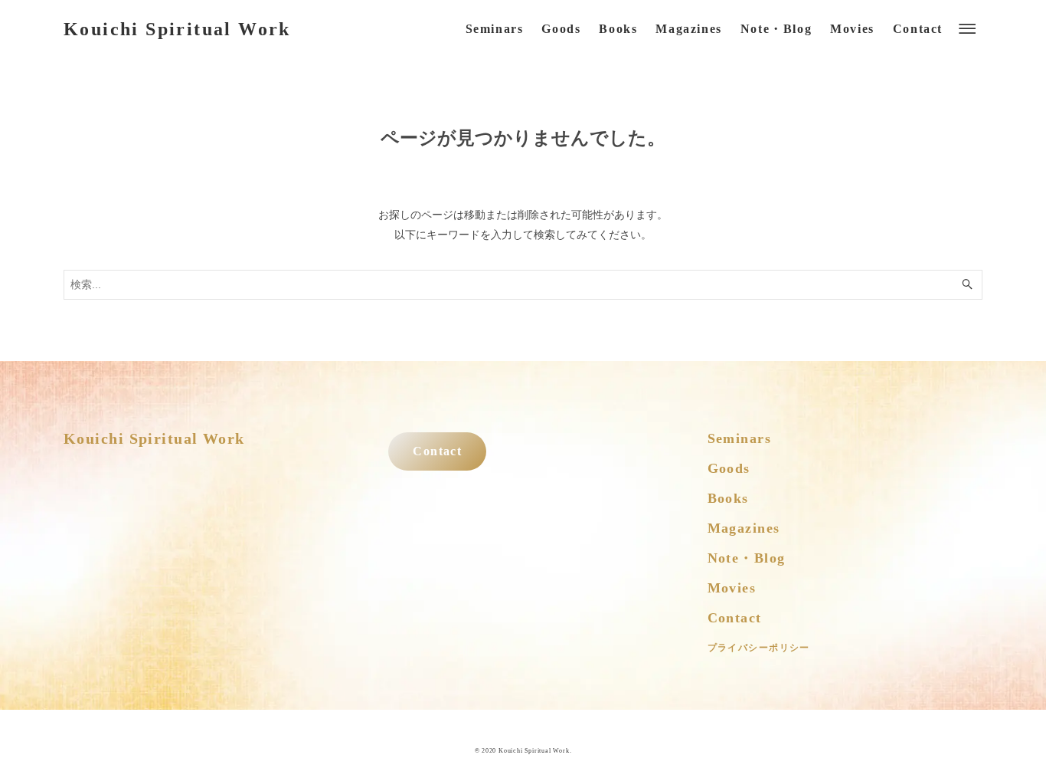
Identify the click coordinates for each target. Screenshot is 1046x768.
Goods (729, 468)
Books (728, 498)
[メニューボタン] (967, 29)
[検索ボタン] (967, 285)
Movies (732, 588)
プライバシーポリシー (759, 647)
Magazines (744, 528)
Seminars (740, 438)
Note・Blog (747, 558)
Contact (437, 451)
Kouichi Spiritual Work (177, 29)
